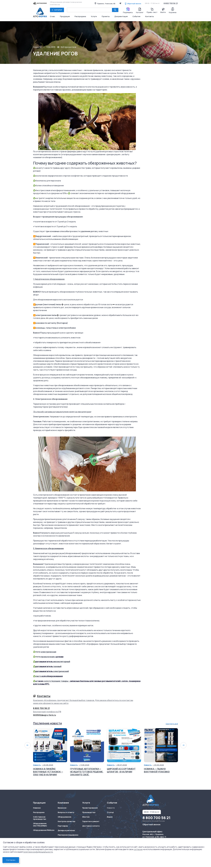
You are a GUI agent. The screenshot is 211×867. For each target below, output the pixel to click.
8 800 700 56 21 (171, 3)
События (136, 16)
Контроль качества (66, 821)
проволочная (47, 656)
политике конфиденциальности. (38, 852)
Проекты (106, 16)
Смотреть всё (172, 724)
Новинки (37, 808)
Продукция (65, 16)
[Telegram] (120, 3)
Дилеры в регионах (66, 830)
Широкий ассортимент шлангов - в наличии (121, 770)
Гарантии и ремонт (90, 821)
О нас (52, 16)
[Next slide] (183, 745)
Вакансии (62, 808)
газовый (57, 666)
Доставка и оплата (91, 826)
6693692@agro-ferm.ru (44, 715)
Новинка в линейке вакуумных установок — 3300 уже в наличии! (48, 771)
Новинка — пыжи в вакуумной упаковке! (157, 770)
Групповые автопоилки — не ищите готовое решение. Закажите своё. (86, 771)
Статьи (110, 812)
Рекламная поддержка (68, 835)
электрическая (48, 651)
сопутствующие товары (56, 681)
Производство (88, 812)
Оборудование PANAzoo (43, 830)
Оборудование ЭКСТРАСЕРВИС (40, 824)
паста (39, 676)
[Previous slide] (28, 745)
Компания (63, 802)
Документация (121, 16)
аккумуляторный (61, 661)
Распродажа (80, 16)
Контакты (149, 16)
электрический (61, 671)
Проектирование (90, 808)
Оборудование (64, 817)
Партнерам (63, 826)
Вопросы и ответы (66, 812)
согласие (138, 849)
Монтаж (86, 817)
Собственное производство (39, 818)
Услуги (94, 16)
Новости (37, 47)
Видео (110, 817)
